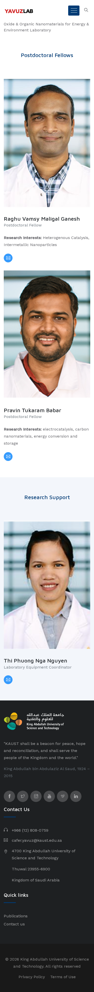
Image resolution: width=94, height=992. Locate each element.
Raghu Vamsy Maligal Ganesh (42, 218)
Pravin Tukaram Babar (32, 410)
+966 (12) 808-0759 (30, 830)
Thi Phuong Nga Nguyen (35, 660)
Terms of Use (63, 976)
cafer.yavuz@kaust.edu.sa (37, 840)
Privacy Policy (32, 976)
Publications (16, 916)
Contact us (14, 924)
